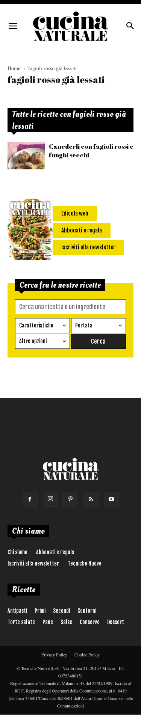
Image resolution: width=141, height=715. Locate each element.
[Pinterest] (70, 499)
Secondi (61, 611)
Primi (40, 611)
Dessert (115, 622)
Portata (83, 325)
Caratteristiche (36, 325)
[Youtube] (111, 499)
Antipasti (17, 611)
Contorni (86, 611)
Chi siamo (17, 552)
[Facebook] (30, 499)
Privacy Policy (54, 655)
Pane (47, 622)
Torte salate (21, 622)
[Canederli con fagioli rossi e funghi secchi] (26, 155)
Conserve (90, 622)
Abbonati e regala (55, 552)
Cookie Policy (87, 655)
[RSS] (91, 499)
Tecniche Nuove (85, 563)
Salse (66, 622)
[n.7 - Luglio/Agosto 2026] (30, 230)
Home (14, 68)
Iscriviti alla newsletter (33, 563)
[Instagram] (50, 499)
